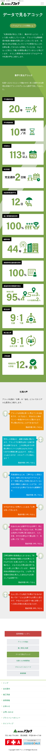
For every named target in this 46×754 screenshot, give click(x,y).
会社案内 (6, 689)
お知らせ (6, 706)
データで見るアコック (23, 654)
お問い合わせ (8, 712)
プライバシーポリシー (11, 718)
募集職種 (23, 673)
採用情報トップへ (23, 634)
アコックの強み (23, 642)
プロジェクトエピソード (23, 667)
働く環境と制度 (23, 648)
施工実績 (6, 695)
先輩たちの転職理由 (23, 661)
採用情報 (6, 700)
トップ (5, 683)
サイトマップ (8, 723)
